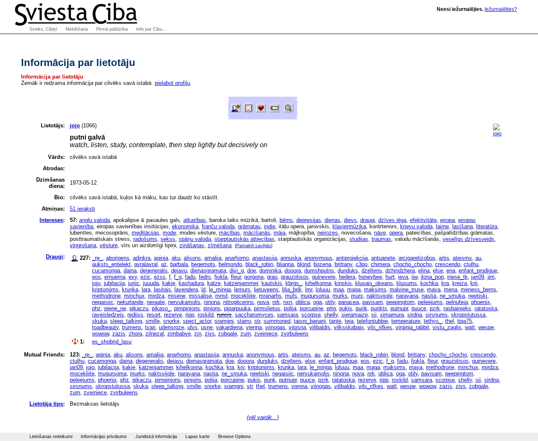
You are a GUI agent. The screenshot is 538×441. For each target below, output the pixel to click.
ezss (160, 277)
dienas (332, 220)
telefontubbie (372, 321)
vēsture (109, 245)
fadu (190, 277)
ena (450, 270)
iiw (414, 277)
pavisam (372, 302)
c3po (361, 264)
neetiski (477, 296)
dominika (270, 270)
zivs (210, 333)
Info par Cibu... (151, 29)
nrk (276, 302)
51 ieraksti (82, 209)
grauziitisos (295, 277)
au (478, 258)
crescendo (447, 264)
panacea (348, 302)
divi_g (236, 270)
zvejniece (265, 333)
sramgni (224, 321)
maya (433, 289)
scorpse (311, 315)
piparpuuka (237, 308)
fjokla (220, 277)
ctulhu (471, 264)
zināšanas (191, 245)
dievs (350, 220)
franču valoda (218, 226)
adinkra (141, 258)
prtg (331, 308)
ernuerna (114, 277)
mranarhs (270, 296)
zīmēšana (220, 245)
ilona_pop (432, 277)
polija (290, 308)
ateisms (462, 258)
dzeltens (371, 270)
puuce (418, 308)
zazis (118, 333)
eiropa (447, 220)
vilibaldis (319, 327)
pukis (345, 308)
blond (303, 264)
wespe (486, 327)
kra (445, 283)
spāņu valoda (195, 239)
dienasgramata (208, 270)
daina (130, 270)
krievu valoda (416, 226)
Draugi (54, 257)
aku (175, 258)
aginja (161, 258)
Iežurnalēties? (501, 9)
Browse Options (234, 436)
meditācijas (145, 233)
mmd (221, 296)
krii (473, 283)
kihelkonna (318, 283)
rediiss (135, 315)
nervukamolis (184, 302)
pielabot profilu (172, 83)
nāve (380, 233)
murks (340, 296)
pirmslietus (267, 308)
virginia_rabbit (412, 327)
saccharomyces (254, 315)
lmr (308, 289)
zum (245, 333)
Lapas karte (197, 436)
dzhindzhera (400, 270)
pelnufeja (457, 302)
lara (146, 289)
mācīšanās (256, 233)
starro (244, 321)
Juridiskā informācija (156, 436)
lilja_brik (292, 289)
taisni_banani (310, 321)
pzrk (435, 308)
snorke (171, 321)
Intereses (51, 220)
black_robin (259, 264)
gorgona (254, 277)
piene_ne (115, 308)
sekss (168, 239)
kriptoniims (105, 289)
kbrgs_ (293, 283)
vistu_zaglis (447, 327)
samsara (287, 315)
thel (449, 321)
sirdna (414, 315)
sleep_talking (126, 321)
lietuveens (266, 289)
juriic (134, 283)
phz (96, 308)
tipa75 (464, 321)
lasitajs (162, 289)
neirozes (327, 233)
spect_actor (197, 321)
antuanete (383, 258)
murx (357, 296)
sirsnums (436, 315)
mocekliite (243, 296)
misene (176, 296)
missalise (200, 296)
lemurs (242, 289)
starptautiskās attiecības (244, 239)
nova (263, 302)
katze (214, 283)
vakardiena (229, 327)
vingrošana (83, 245)
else (438, 270)
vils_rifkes (379, 327)
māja (279, 233)
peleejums (430, 302)
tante (335, 321)
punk (361, 308)
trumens (132, 327)
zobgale (227, 333)
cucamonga (106, 270)
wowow (100, 333)
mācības (229, 233)
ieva (403, 277)
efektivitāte (423, 220)
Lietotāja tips (46, 404)
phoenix (480, 302)
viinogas (275, 327)
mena (450, 289)
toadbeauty (105, 327)
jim (491, 277)
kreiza (459, 283)
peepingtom (400, 302)
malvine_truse (407, 289)
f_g (178, 277)
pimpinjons (187, 308)
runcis (224, 315)
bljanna (285, 264)
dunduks (348, 270)
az (164, 264)
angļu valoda (94, 220)
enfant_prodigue (478, 270)
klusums (406, 283)
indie (269, 226)
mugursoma (315, 296)
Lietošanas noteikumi (50, 436)
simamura (392, 315)
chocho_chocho (412, 264)
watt (470, 327)
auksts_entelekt (111, 264)
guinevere (323, 277)
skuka (99, 321)
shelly (331, 315)
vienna (254, 327)
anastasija (264, 258)
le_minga (220, 289)
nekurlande (130, 302)
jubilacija (114, 283)
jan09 (477, 277)
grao (272, 277)
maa (338, 289)
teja (349, 321)
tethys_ (433, 321)
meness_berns (478, 289)
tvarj (150, 327)
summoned (277, 321)
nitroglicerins (238, 302)
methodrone (106, 296)
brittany (343, 264)
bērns (286, 220)
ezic (145, 277)
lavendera (186, 289)
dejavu (179, 270)
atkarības (194, 220)
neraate (156, 302)
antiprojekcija (352, 258)
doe (251, 270)
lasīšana (462, 226)
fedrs (205, 277)
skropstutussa (468, 315)
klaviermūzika (349, 226)
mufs (291, 296)
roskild (206, 315)
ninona (212, 302)
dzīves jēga (392, 220)
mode (169, 233)
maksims (375, 289)
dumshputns (319, 270)
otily (330, 302)
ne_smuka (452, 296)
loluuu (323, 289)
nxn (287, 302)
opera (396, 233)
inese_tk (457, 277)
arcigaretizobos (416, 258)
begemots (203, 264)
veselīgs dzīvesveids (468, 239)
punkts (379, 308)
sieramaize (354, 315)
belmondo (230, 264)
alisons (192, 258)
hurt (390, 277)
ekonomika (185, 226)
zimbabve (179, 333)
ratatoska (486, 308)
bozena (322, 264)
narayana (407, 296)
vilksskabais (349, 327)
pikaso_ (161, 308)
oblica (302, 302)
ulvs (192, 327)
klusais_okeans (374, 283)
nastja (429, 296)
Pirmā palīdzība (112, 29)
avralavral (146, 264)
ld (203, 289)
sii (374, 315)
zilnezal (154, 333)
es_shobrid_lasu (112, 341)
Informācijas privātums (104, 436)
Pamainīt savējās (253, 245)
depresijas (308, 220)
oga (317, 302)
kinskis (343, 283)
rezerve (173, 315)
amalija (213, 258)
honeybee (370, 277)
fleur (236, 277)
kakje (168, 283)
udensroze (171, 327)
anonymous (318, 258)
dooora (293, 270)
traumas (381, 239)
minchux (134, 296)
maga (354, 289)
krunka (130, 289)
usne (207, 327)
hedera (347, 277)
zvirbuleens (295, 333)
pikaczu (138, 308)
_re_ (97, 258)
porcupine (311, 308)
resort (154, 315)
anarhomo (237, 258)
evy (133, 277)
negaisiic (102, 302)
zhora (135, 333)
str (257, 321)
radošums (145, 239)
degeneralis (154, 270)
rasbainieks (457, 308)
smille (152, 321)
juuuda (151, 283)
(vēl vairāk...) (263, 417)
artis (444, 258)
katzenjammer (241, 283)
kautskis (271, 283)
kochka (429, 283)
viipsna (297, 327)
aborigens (117, 258)
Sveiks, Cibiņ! (43, 29)
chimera (380, 264)
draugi (367, 220)
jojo (96, 283)
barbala (179, 264)
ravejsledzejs (108, 315)
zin (197, 333)
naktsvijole (380, 296)
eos (96, 277)
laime (442, 226)
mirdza (156, 296)
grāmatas (249, 226)
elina (424, 270)
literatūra (486, 226)
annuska (290, 258)
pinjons (212, 308)
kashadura (191, 283)
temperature (405, 321)
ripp (189, 315)
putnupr (399, 308)
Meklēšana (77, 29)
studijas (358, 239)
